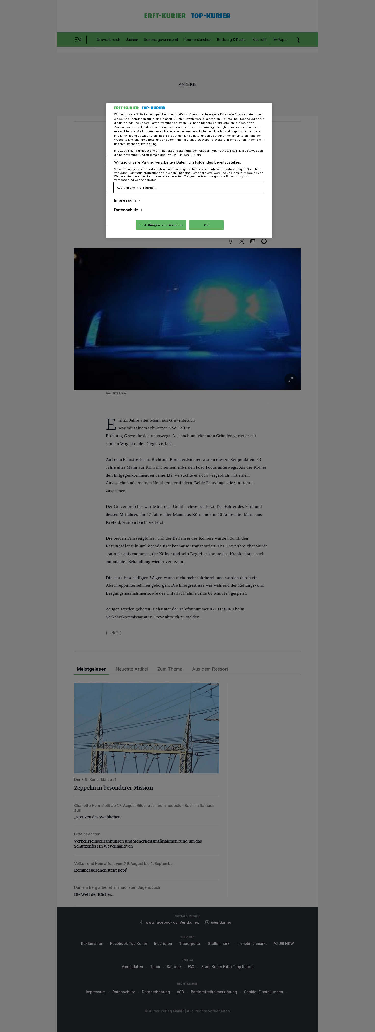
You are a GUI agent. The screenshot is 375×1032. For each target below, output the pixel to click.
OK (206, 225)
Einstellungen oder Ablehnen (161, 225)
